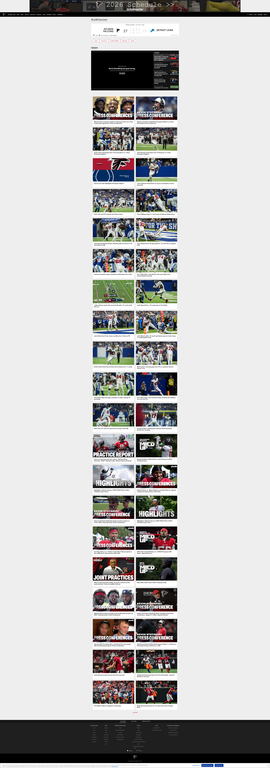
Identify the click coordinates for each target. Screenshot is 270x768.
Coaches (106, 741)
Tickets (138, 730)
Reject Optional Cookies (207, 765)
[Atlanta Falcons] (135, 757)
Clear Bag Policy (120, 734)
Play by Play (104, 40)
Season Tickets (138, 732)
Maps (120, 727)
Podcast (94, 734)
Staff (106, 744)
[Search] (247, 14)
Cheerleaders (94, 737)
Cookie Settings (195, 765)
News (94, 727)
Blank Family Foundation (173, 727)
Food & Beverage (120, 739)
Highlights (124, 40)
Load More (135, 712)
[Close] (267, 765)
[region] (135, 765)
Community (94, 739)
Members (138, 727)
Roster (106, 730)
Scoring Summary (114, 40)
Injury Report (106, 734)
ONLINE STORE (157, 727)
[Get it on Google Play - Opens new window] (140, 751)
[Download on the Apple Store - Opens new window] (130, 751)
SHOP (156, 725)
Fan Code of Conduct (120, 737)
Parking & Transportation (120, 730)
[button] (122, 73)
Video (94, 730)
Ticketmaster (138, 734)
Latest (96, 40)
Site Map (94, 741)
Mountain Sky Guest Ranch (173, 732)
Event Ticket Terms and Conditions (138, 741)
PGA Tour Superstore (173, 734)
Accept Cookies (219, 765)
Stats (106, 732)
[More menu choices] (64, 14)
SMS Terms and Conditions (138, 746)
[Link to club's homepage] (4, 14)
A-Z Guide (120, 732)
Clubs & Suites (138, 737)
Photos (94, 732)
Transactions (106, 737)
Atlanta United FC (173, 730)
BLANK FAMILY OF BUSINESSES (173, 725)
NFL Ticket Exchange (138, 739)
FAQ (138, 744)
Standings (106, 739)
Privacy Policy (115, 766)
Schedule (106, 727)
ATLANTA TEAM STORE (156, 730)
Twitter (132, 40)
